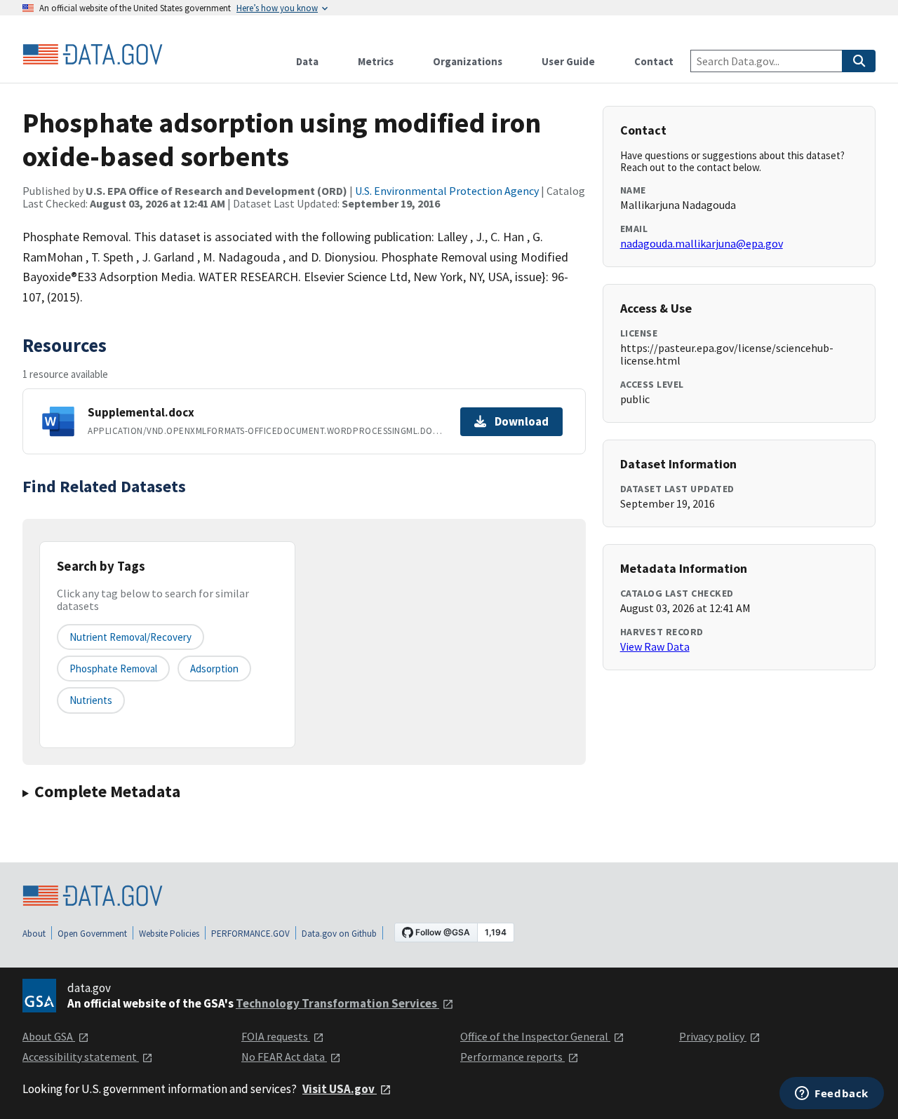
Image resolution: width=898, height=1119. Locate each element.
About (34, 934)
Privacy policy (712, 1036)
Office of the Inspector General (535, 1036)
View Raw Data (655, 646)
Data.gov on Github (339, 934)
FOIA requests (275, 1036)
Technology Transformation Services (337, 1003)
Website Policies (169, 934)
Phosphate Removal (113, 668)
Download (522, 421)
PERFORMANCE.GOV (250, 934)
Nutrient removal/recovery (130, 637)
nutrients (90, 700)
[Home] (92, 55)
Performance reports (512, 1057)
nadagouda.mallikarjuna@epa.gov (701, 243)
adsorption (214, 668)
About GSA (48, 1036)
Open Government (92, 934)
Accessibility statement (80, 1057)
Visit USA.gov (339, 1089)
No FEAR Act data (284, 1057)
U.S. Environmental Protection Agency (447, 191)
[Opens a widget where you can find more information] (831, 1094)
